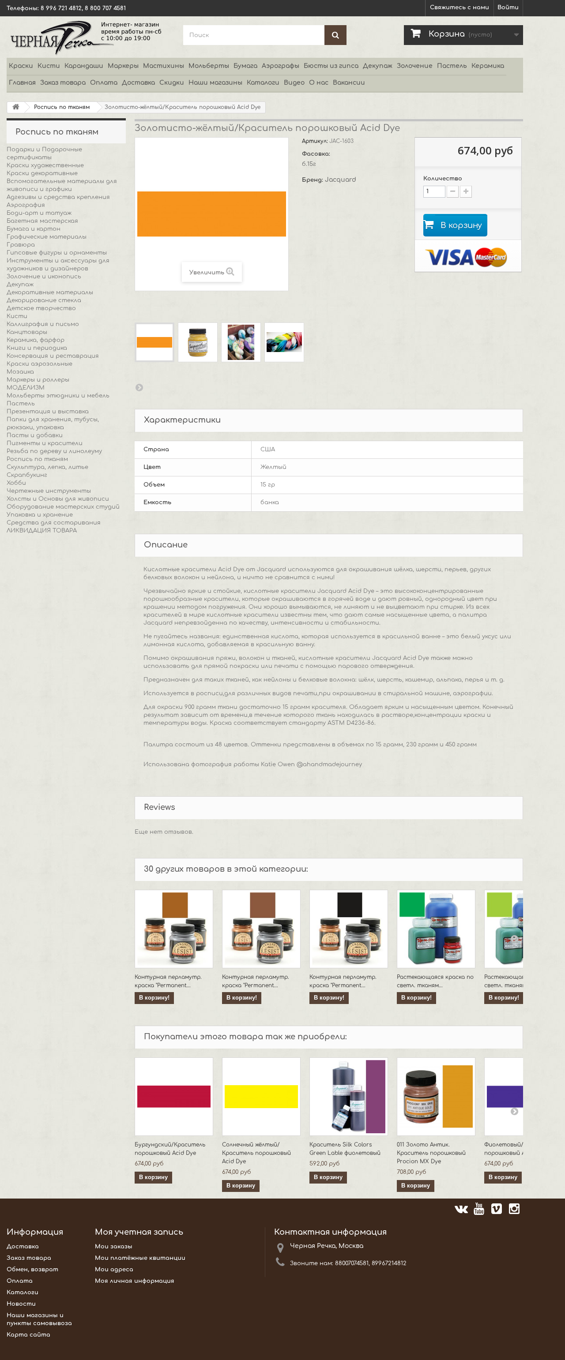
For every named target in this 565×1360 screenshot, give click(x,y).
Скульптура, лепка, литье (47, 467)
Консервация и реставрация (53, 356)
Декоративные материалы (50, 292)
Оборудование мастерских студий (63, 507)
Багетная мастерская (42, 221)
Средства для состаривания (54, 523)
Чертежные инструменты (49, 491)
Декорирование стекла (44, 300)
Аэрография (26, 205)
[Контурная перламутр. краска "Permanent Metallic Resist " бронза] (174, 929)
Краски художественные (45, 165)
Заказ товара (63, 82)
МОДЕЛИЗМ (26, 388)
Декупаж (377, 66)
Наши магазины (215, 82)
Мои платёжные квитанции (140, 1258)
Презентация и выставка (48, 411)
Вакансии (349, 82)
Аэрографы (280, 66)
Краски (21, 66)
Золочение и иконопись (44, 276)
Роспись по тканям (37, 459)
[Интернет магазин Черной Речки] (88, 37)
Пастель (452, 66)
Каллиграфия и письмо (43, 324)
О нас (318, 82)
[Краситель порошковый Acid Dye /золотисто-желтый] (154, 342)
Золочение (415, 66)
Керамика (487, 66)
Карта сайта (28, 1335)
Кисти (49, 66)
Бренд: (313, 180)
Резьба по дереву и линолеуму (54, 451)
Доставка (138, 82)
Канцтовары (27, 332)
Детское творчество (41, 308)
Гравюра (21, 245)
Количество (442, 179)
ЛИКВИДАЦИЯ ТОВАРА (42, 531)
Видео (294, 82)
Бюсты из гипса (331, 66)
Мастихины (163, 66)
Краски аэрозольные (39, 364)
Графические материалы (47, 237)
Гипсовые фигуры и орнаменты (57, 253)
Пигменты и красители (45, 443)
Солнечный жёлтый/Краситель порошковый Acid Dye (256, 1153)
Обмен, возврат (32, 1269)
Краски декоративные (42, 173)
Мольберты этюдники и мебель (58, 396)
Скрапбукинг (27, 475)
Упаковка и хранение (40, 515)
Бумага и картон (33, 229)
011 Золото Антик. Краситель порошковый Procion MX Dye (431, 1153)
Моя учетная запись (139, 1232)
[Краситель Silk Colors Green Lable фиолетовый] (348, 1096)
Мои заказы (113, 1247)
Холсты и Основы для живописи (58, 499)
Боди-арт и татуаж (39, 213)
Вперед (139, 387)
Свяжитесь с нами (459, 7)
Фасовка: (317, 154)
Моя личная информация (134, 1281)
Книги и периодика (37, 348)
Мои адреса (114, 1269)
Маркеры (123, 66)
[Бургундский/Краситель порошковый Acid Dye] (174, 1096)
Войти (508, 7)
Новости (21, 1304)
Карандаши (83, 66)
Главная (22, 82)
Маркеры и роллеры (38, 380)
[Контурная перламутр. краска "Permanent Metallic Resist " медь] (261, 929)
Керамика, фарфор (35, 340)
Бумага (245, 66)
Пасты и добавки (35, 435)
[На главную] (16, 107)
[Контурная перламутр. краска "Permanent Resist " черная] (348, 929)
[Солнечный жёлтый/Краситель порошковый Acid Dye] (261, 1096)
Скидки (171, 82)
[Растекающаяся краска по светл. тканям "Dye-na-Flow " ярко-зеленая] (436, 929)
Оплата (103, 82)
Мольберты (208, 66)
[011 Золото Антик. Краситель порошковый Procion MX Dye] (436, 1096)
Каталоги (263, 82)
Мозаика (20, 372)
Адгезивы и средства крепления (58, 197)
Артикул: (315, 141)
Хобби (16, 483)
